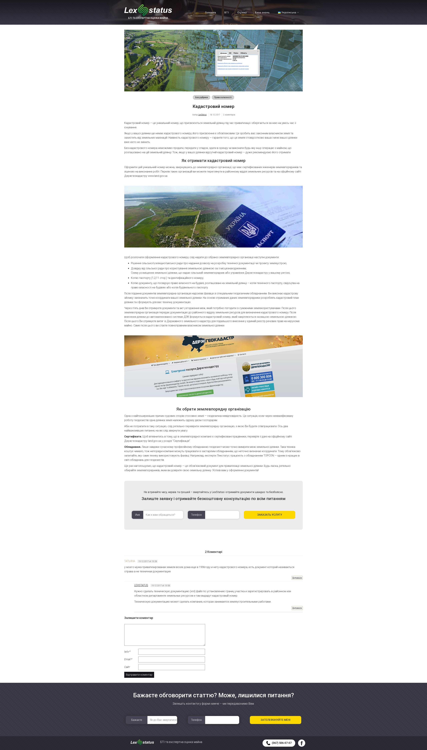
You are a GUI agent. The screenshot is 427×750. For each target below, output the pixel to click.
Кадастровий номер (213, 106)
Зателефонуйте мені (275, 719)
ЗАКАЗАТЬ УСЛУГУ (269, 514)
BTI (226, 12)
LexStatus (202, 115)
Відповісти (297, 578)
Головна (210, 12)
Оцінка (242, 12)
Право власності (223, 97)
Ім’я (127, 651)
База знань (262, 12)
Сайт (127, 667)
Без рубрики (201, 97)
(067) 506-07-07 (282, 742)
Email (128, 659)
